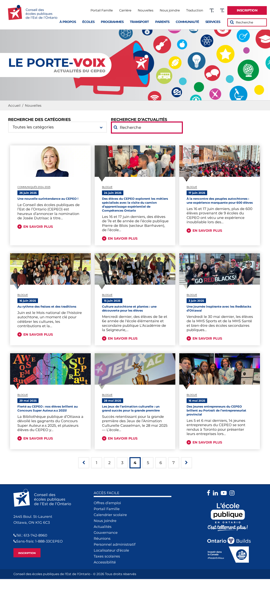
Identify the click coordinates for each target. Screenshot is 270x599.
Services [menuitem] (212, 22)
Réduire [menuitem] (222, 10)
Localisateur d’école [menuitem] (111, 550)
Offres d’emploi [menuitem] (107, 503)
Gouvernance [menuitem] (106, 532)
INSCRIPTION (27, 553)
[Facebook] (209, 493)
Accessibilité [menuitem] (105, 562)
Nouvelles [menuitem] (145, 10)
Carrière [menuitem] (125, 10)
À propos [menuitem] (67, 22)
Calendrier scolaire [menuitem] (110, 515)
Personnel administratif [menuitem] (114, 544)
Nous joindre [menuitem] (170, 10)
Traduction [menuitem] (194, 10)
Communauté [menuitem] (187, 22)
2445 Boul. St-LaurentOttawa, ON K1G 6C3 (32, 519)
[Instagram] (233, 493)
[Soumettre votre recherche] (232, 22)
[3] (83, 462)
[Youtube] (225, 493)
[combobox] (57, 127)
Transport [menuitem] (139, 22)
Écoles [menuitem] (88, 22)
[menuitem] (247, 10)
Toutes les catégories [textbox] (33, 127)
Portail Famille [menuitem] (102, 10)
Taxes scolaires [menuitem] (107, 556)
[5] (186, 462)
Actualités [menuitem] (102, 527)
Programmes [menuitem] (112, 22)
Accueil (14, 105)
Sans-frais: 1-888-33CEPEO (39, 541)
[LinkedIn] (216, 493)
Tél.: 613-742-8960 (31, 535)
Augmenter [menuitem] (211, 10)
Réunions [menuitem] (102, 538)
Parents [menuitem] (162, 22)
